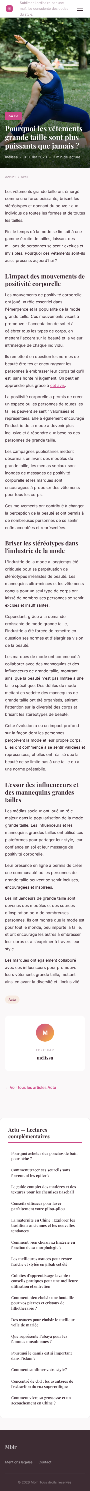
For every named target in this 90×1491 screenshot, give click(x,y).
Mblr (11, 1446)
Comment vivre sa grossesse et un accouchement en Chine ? (41, 1400)
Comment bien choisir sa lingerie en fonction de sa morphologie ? (43, 1245)
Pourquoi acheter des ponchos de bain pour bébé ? (44, 1156)
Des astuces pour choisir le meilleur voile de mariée (42, 1322)
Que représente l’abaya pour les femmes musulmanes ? (39, 1339)
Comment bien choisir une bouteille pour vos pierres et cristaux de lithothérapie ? (42, 1303)
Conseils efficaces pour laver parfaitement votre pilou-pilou (38, 1206)
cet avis (57, 385)
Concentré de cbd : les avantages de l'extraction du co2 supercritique (42, 1384)
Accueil (10, 177)
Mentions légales (18, 1462)
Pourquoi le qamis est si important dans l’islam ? (41, 1356)
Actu (13, 116)
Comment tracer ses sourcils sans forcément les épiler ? (40, 1172)
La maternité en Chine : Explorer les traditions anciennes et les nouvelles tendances (43, 1225)
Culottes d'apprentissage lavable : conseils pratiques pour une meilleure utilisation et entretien (44, 1281)
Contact (45, 1462)
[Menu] (80, 9)
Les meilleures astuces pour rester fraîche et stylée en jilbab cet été (41, 1261)
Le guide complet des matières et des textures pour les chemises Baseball (43, 1189)
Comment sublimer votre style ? (39, 1369)
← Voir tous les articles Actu (30, 1087)
